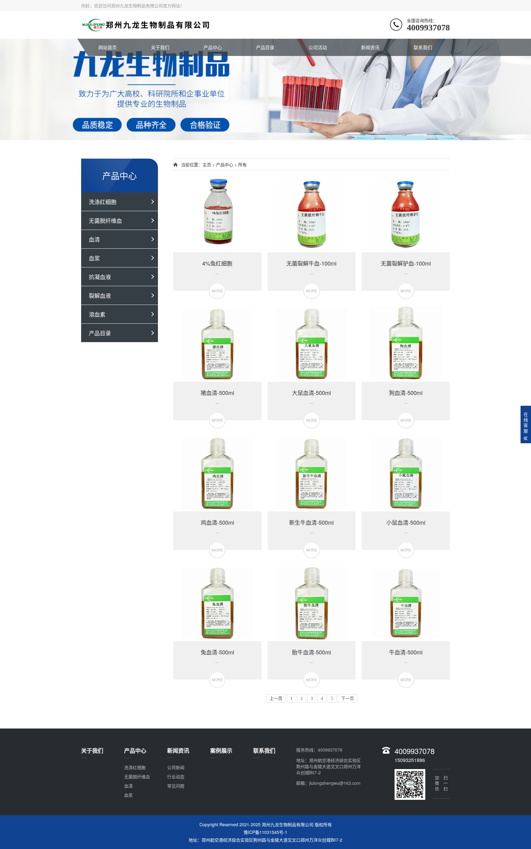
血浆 (94, 258)
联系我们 (423, 47)
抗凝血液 (100, 277)
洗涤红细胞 (102, 202)
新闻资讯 (370, 47)
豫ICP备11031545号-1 (265, 832)
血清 (94, 239)
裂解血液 (100, 295)
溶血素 (97, 314)
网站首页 (107, 47)
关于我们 (160, 47)
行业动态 (175, 776)
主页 (207, 164)
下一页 (347, 698)
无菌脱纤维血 (105, 220)
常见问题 (175, 786)
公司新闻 (175, 767)
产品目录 (265, 47)
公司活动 (318, 47)
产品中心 (212, 47)
